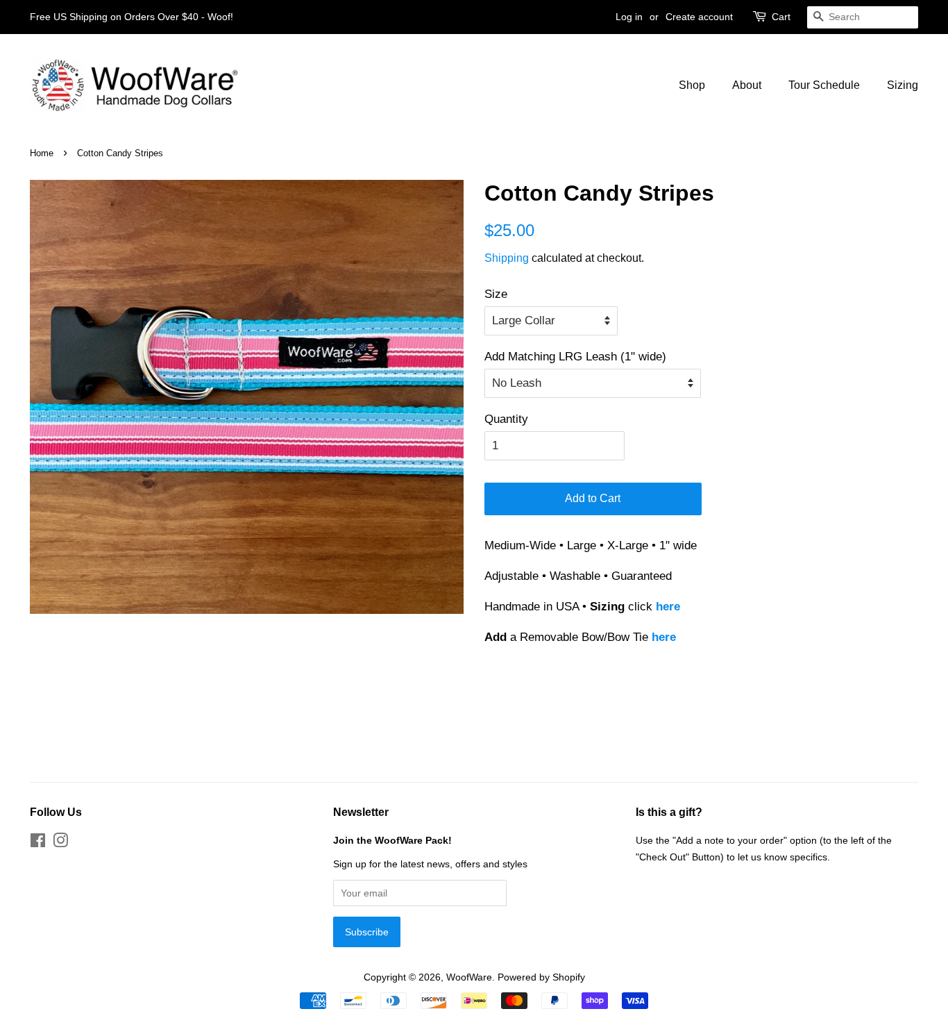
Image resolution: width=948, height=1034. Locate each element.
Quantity (506, 419)
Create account (699, 16)
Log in (629, 16)
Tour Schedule (824, 85)
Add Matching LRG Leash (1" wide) (575, 356)
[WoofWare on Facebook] (38, 843)
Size (495, 294)
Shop (692, 85)
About (746, 85)
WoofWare (469, 977)
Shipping (506, 258)
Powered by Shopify (541, 977)
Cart (781, 16)
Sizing (902, 85)
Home (41, 153)
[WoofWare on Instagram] (60, 843)
